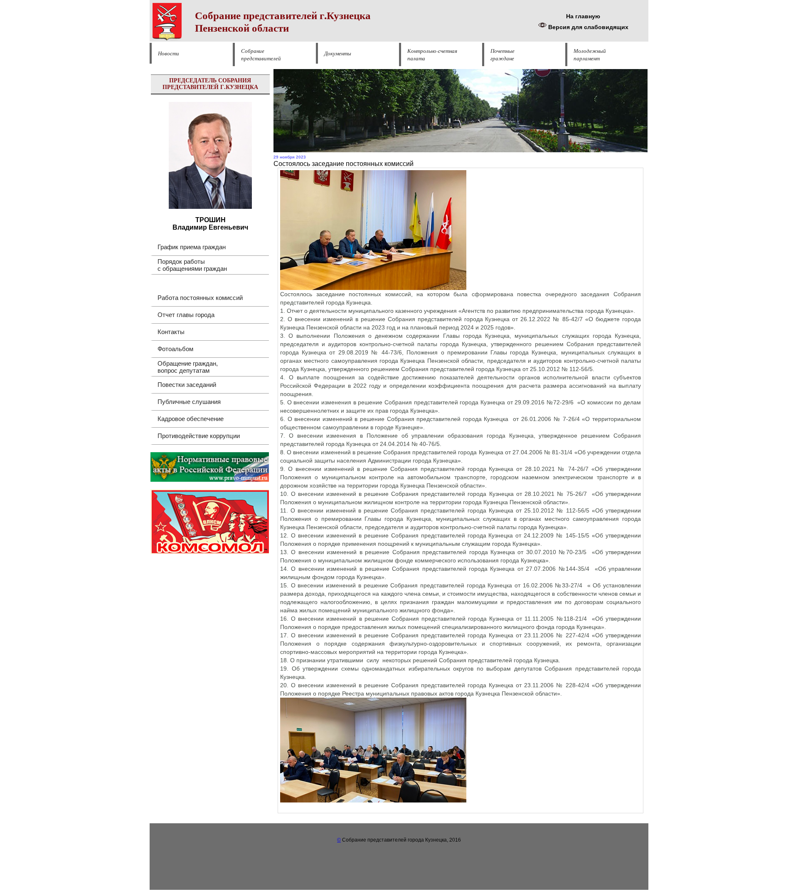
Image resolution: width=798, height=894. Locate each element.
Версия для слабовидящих (587, 27)
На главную (583, 16)
